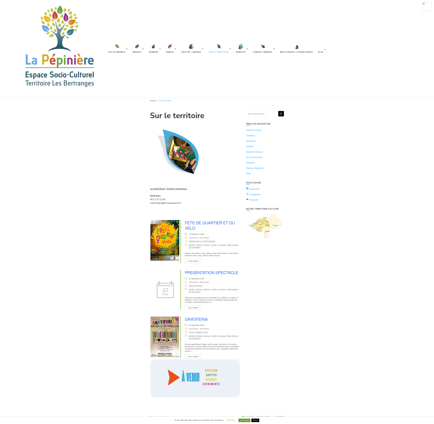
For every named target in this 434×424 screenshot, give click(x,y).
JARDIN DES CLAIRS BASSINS (202, 241)
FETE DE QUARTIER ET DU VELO (210, 225)
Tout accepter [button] (244, 420)
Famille (214, 245)
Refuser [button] (255, 420)
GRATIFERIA (196, 319)
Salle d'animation (196, 286)
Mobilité (250, 162)
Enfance (206, 245)
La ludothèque (157, 188)
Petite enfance (232, 245)
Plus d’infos (193, 261)
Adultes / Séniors (195, 245)
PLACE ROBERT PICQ (198, 332)
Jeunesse (222, 245)
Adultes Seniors (254, 151)
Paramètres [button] (230, 420)
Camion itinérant (254, 168)
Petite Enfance (254, 130)
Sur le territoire (194, 247)
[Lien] (427, 7)
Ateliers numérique (177, 188)
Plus (248, 173)
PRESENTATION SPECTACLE (211, 272)
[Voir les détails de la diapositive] (195, 378)
